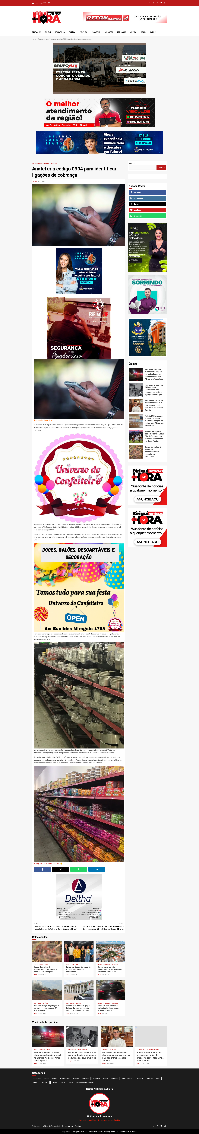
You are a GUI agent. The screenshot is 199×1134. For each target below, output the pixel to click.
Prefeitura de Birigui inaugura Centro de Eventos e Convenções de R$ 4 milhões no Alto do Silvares (102, 926)
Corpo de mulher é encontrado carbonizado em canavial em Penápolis (47, 951)
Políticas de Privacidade (50, 1126)
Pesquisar (133, 163)
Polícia (72, 32)
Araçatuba (60, 32)
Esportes (108, 32)
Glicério (36, 1082)
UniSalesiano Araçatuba (85, 1082)
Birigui (48, 32)
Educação (121, 32)
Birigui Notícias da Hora (98, 1131)
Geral (143, 32)
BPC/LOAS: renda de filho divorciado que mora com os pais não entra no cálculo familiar (136, 405)
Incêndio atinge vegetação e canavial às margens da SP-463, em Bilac (47, 990)
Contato (78, 1126)
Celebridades (65, 1078)
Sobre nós (36, 1126)
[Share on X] (60, 869)
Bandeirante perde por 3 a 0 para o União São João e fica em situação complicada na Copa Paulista (136, 436)
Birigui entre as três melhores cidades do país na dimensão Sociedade (110, 951)
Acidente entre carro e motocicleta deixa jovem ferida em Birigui (110, 990)
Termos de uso (67, 1126)
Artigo (133, 32)
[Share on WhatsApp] (78, 869)
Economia (96, 32)
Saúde (152, 32)
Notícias (54, 163)
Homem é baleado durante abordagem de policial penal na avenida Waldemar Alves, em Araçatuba (136, 374)
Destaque (36, 32)
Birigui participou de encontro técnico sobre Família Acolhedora (78, 951)
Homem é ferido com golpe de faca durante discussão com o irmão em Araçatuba (78, 990)
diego (35, 181)
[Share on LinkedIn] (96, 869)
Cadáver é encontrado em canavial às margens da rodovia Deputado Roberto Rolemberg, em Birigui (55, 926)
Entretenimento (38, 163)
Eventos (150, 1078)
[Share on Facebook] (42, 869)
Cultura (76, 1078)
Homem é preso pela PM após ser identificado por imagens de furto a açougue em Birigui (136, 390)
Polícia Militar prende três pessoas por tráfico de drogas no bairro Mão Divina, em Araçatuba (136, 421)
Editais (105, 1078)
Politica (83, 32)
